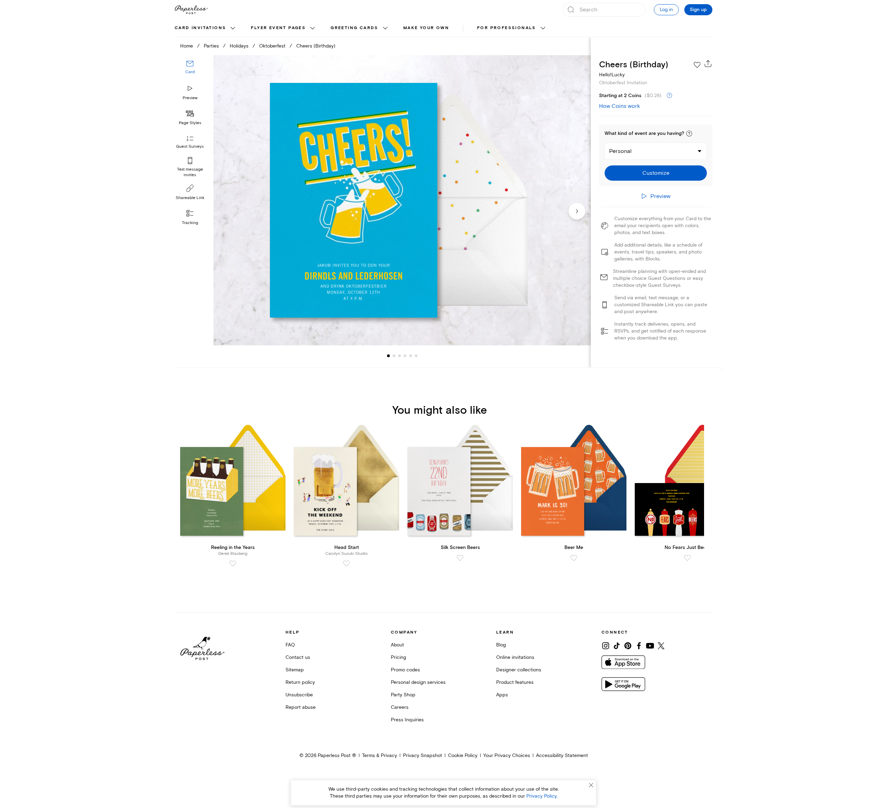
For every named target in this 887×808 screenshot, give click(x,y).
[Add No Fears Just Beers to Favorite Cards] (687, 558)
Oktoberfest (272, 46)
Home (186, 46)
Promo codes (405, 670)
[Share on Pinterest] (628, 645)
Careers (400, 707)
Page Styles (190, 123)
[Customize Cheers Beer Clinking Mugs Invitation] (402, 200)
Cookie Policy (462, 755)
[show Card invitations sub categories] (233, 28)
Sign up (698, 10)
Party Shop (403, 695)
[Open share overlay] (708, 63)
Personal (620, 151)
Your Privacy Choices (506, 755)
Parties (211, 46)
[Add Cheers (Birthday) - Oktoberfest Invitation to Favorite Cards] (697, 65)
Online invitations (515, 657)
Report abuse (301, 707)
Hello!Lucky (612, 75)
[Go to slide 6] (410, 355)
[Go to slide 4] (399, 355)
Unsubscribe (299, 695)
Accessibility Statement (562, 755)
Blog (501, 645)
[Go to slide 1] (388, 355)
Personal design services (418, 682)
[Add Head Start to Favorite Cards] (346, 563)
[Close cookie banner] (591, 785)
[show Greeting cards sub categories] (385, 28)
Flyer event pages (278, 28)
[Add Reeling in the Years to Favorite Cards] (233, 563)
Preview (190, 98)
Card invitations (200, 28)
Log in (666, 9)
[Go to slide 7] (416, 355)
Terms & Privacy (379, 755)
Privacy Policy (541, 796)
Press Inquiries (407, 720)
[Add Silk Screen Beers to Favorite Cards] (460, 558)
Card (190, 72)
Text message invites (190, 172)
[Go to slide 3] (394, 355)
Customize (655, 173)
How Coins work (619, 106)
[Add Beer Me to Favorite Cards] (574, 558)
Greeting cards (354, 28)
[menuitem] (206, 28)
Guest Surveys (190, 146)
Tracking (190, 222)
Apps (502, 695)
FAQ (290, 645)
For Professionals (506, 28)
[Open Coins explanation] (669, 95)
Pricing (398, 657)
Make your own (426, 28)
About (397, 645)
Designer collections (518, 670)
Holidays (239, 46)
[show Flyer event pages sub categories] (312, 28)
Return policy (300, 682)
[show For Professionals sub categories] (543, 28)
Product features (515, 682)
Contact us (298, 657)
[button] (689, 133)
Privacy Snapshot (422, 755)
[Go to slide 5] (405, 355)
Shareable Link (190, 197)
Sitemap (295, 670)
